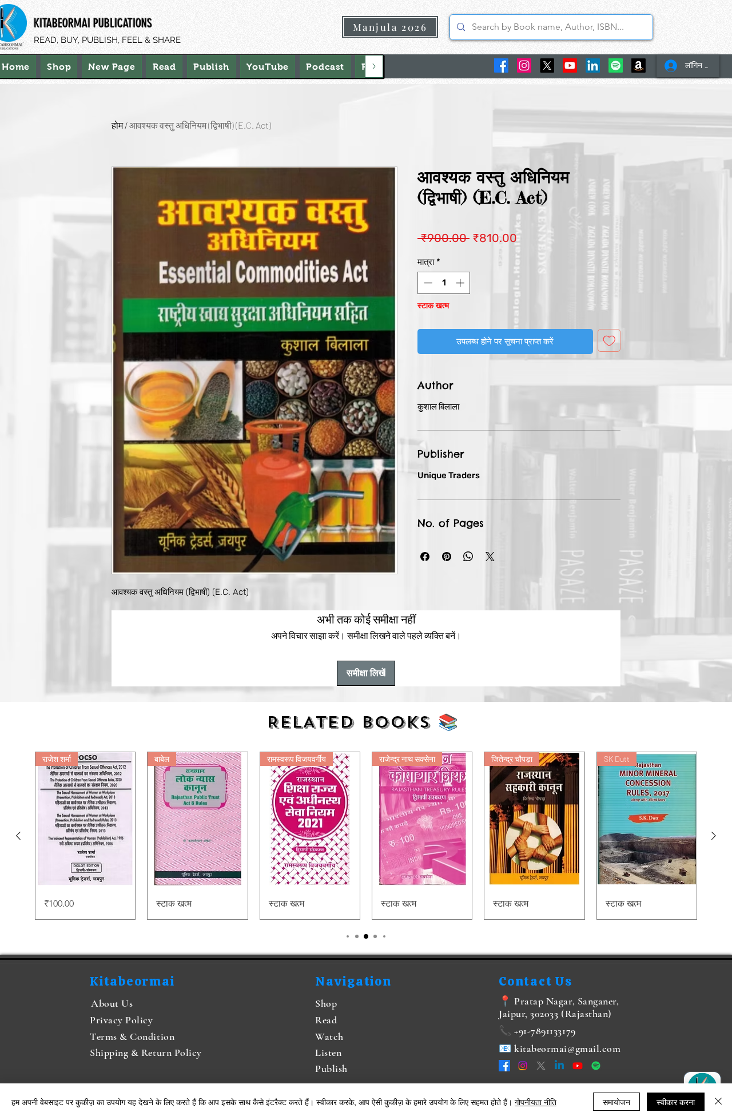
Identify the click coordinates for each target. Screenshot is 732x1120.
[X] (547, 65)
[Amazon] (638, 65)
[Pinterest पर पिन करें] (446, 556)
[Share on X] (490, 556)
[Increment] (461, 282)
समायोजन (616, 1101)
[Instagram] (524, 65)
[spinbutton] (444, 282)
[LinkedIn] (593, 65)
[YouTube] (570, 65)
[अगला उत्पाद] (714, 836)
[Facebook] (501, 65)
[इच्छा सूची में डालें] (609, 340)
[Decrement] (427, 282)
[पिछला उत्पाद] (18, 836)
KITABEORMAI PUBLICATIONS (93, 23)
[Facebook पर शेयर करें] (425, 556)
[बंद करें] (718, 1102)
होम (117, 125)
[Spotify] (615, 65)
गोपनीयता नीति (535, 1101)
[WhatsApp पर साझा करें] (468, 556)
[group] (366, 835)
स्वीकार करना (676, 1101)
